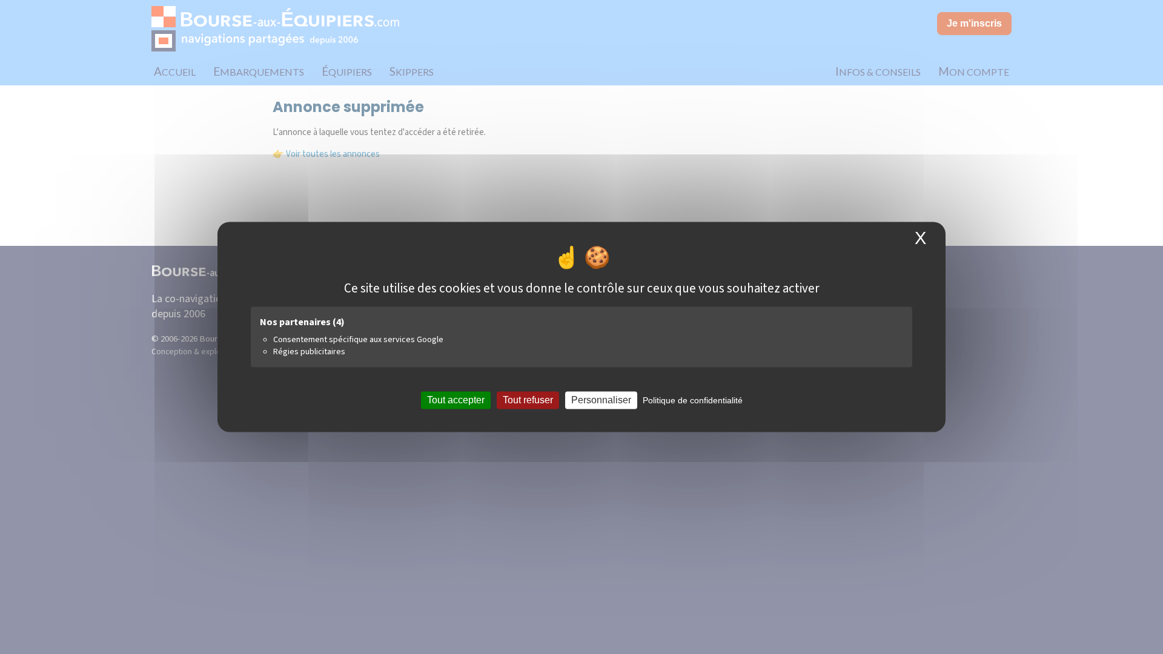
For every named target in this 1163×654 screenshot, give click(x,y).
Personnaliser (601, 400)
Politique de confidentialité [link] (693, 400)
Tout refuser (528, 400)
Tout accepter (456, 400)
